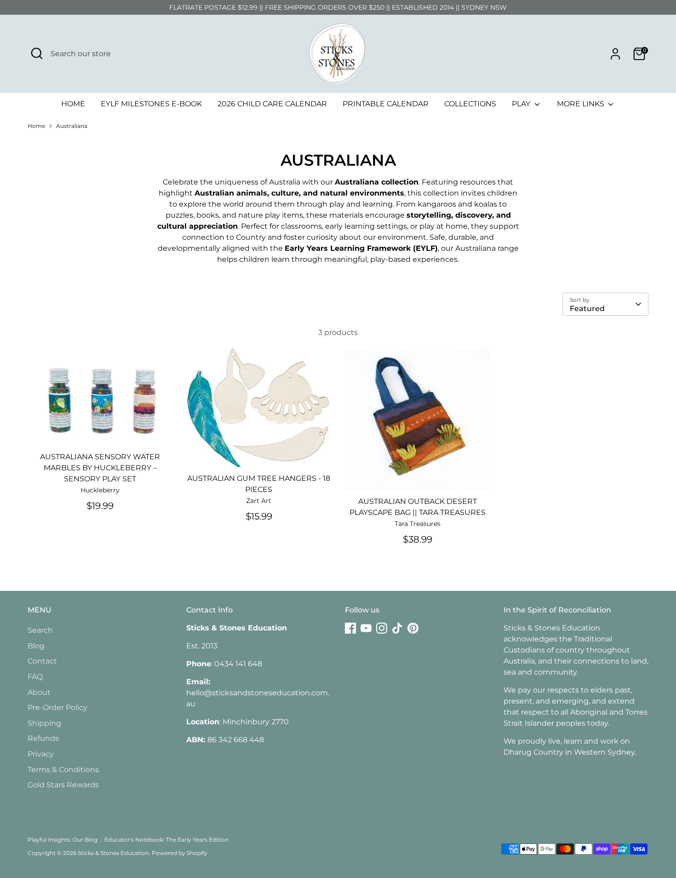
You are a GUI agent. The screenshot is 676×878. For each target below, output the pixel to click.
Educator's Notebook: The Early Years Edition (166, 839)
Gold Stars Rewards (63, 784)
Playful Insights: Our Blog (62, 839)
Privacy (41, 754)
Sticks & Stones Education (113, 852)
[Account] (615, 54)
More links (581, 103)
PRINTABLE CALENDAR (386, 103)
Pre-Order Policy (57, 707)
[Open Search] (37, 53)
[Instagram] (381, 628)
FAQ (35, 676)
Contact (42, 661)
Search (40, 630)
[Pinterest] (412, 628)
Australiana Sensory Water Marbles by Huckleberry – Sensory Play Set (100, 467)
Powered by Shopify (179, 852)
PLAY (522, 103)
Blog (36, 645)
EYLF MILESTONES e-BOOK (151, 103)
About (39, 692)
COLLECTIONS (470, 103)
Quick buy (101, 432)
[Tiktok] (397, 628)
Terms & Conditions (63, 769)
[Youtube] (366, 628)
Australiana (71, 125)
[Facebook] (350, 628)
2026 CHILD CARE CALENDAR (272, 103)
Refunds (43, 738)
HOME (73, 103)
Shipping (44, 723)
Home (36, 125)
